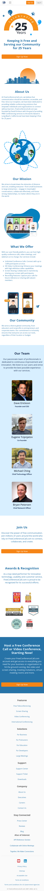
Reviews (22, 826)
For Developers (22, 750)
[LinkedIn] (25, 861)
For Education (22, 745)
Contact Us (22, 808)
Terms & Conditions (22, 880)
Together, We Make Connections (22, 851)
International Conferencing (22, 722)
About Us (22, 792)
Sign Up (30, 3)
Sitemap (22, 871)
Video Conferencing (22, 716)
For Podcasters (22, 740)
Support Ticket (22, 774)
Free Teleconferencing (22, 706)
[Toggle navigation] (10, 3)
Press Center (22, 821)
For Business (22, 735)
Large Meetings (22, 756)
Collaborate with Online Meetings (22, 846)
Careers (22, 803)
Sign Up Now (22, 56)
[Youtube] (18, 861)
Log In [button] (39, 3)
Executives (22, 797)
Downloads (22, 779)
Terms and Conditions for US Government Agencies (22, 885)
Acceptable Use (22, 875)
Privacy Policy (22, 866)
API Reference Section (22, 840)
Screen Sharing (22, 711)
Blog (22, 831)
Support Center (22, 769)
